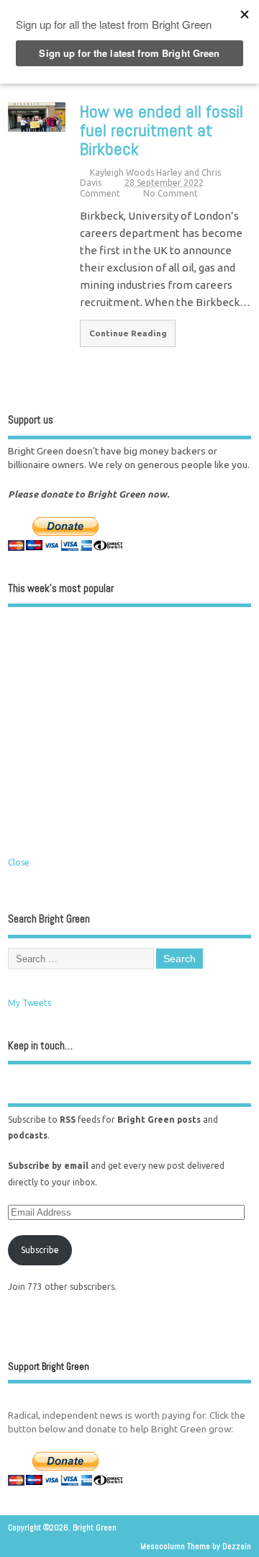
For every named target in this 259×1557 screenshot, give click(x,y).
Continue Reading (128, 333)
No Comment (170, 193)
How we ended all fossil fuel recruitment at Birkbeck (161, 130)
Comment (100, 193)
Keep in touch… (40, 1045)
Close (18, 862)
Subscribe (40, 1250)
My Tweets (29, 1003)
